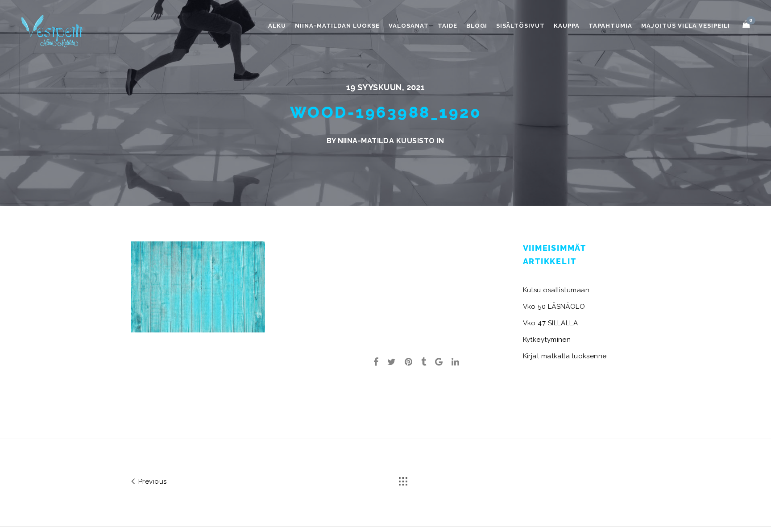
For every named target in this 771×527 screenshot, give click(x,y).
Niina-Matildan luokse (337, 25)
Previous (151, 481)
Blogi (476, 25)
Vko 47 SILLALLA (550, 323)
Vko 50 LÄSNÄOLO (554, 307)
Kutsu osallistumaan (556, 290)
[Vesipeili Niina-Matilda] (53, 30)
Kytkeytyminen (547, 340)
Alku (277, 25)
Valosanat (409, 25)
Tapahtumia (610, 25)
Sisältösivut (520, 25)
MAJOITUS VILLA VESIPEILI (685, 25)
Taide (447, 25)
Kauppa (567, 25)
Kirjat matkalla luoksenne (565, 356)
